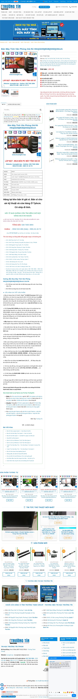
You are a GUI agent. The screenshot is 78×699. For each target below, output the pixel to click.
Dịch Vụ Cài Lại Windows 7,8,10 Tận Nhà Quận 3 (19, 442)
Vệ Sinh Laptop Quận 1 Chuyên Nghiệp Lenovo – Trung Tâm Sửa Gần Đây (20, 532)
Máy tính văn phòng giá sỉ (70, 62)
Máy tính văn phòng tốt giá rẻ (53, 65)
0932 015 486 (17, 229)
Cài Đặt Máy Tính (69, 12)
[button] (3, 86)
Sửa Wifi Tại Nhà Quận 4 (13, 438)
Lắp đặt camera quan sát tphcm (23, 405)
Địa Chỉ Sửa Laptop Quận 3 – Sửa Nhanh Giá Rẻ (19, 431)
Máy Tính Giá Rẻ (14, 42)
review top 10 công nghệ (32, 407)
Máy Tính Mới (25, 42)
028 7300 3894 (27, 225)
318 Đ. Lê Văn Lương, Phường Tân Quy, (60, 617)
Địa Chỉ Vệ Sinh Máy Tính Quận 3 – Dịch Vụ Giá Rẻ (19, 433)
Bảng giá (61, 15)
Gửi (74, 695)
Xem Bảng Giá (11, 687)
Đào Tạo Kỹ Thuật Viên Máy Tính (25, 17)
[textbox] (60, 695)
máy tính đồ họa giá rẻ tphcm (24, 413)
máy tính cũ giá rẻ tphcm (28, 411)
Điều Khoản (19, 687)
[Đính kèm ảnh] (50, 692)
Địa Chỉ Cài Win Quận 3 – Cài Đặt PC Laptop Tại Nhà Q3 (20, 435)
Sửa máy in (12, 15)
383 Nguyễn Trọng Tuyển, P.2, (18, 245)
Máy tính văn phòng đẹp (45, 64)
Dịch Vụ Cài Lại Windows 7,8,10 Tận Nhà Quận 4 (19, 440)
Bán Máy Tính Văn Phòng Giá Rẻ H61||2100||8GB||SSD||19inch (10, 496)
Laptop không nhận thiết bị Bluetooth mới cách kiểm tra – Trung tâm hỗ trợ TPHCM (48, 531)
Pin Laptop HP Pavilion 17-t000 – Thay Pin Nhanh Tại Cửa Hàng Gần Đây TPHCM (23, 565)
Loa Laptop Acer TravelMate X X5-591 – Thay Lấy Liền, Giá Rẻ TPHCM (54, 565)
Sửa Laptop (38, 12)
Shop (10, 12)
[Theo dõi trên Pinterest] (27, 1)
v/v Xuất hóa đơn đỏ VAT (44, 681)
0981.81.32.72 (35, 229)
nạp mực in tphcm (26, 398)
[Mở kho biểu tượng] (75, 692)
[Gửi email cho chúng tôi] (24, 1)
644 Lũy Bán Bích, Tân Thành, (18, 256)
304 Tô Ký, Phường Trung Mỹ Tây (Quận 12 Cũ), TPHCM (23, 242)
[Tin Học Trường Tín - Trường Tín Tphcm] (15, 7)
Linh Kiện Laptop (58, 12)
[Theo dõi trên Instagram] (21, 1)
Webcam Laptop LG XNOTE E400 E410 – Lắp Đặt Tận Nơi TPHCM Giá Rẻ (69, 565)
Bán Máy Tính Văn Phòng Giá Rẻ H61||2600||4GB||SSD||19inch (29, 496)
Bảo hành (46, 656)
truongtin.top (9, 655)
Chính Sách (27, 687)
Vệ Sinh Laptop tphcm (23, 403)
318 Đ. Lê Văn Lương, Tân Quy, (18, 259)
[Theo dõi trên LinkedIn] (30, 1)
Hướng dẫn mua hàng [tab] (14, 104)
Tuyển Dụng (62, 1)
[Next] (35, 69)
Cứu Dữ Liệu (40, 15)
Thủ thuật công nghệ (8, 17)
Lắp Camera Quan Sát (51, 15)
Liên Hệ (75, 1)
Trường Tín (39, 418)
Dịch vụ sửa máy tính (68, 647)
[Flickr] (33, 1)
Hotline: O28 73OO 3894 (7, 1)
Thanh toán (46, 648)
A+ (57, 692)
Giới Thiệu (69, 1)
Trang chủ (4, 12)
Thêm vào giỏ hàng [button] (8, 574)
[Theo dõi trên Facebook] (20, 1)
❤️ (71, 692)
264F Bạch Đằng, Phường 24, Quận (60, 610)
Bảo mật (45, 645)
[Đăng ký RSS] (28, 1)
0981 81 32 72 (15, 270)
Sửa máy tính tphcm (17, 396)
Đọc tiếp (10, 500)
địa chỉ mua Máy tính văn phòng (47, 62)
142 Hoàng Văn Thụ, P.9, (18, 264)
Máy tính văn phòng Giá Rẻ (57, 64)
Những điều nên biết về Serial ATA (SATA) (17, 453)
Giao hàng (46, 650)
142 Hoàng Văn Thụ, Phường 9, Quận (61, 623)
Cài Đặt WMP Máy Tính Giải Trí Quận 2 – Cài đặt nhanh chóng (67, 532)
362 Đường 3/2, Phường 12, (57, 620)
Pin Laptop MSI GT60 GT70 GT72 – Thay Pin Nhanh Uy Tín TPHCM (39, 565)
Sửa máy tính (17, 12)
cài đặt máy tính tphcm (22, 400)
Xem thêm (19, 537)
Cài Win (4, 15)
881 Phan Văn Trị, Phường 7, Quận (20, 610)
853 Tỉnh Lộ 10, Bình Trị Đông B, (20, 266)
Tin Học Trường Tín (43, 697)
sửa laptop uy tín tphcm (35, 396)
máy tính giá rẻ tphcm (14, 411)
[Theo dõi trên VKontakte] (34, 1)
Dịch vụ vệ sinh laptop (69, 655)
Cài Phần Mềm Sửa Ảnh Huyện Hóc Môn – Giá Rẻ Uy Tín (21, 458)
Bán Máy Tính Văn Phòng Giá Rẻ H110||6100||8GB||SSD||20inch (49, 496)
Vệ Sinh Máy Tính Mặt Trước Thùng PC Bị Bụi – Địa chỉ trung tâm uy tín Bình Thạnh (58, 517)
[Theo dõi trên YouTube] (31, 1)
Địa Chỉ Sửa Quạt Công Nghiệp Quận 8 (16, 451)
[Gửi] (40, 109)
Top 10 (50, 1)
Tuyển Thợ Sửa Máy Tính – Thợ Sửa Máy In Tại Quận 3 (20, 449)
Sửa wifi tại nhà (30, 15)
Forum (45, 1)
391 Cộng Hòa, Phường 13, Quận (19, 247)
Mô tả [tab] (3, 104)
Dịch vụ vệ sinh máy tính (69, 652)
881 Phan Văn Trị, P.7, (16, 240)
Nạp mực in (20, 15)
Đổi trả (45, 653)
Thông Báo (56, 1)
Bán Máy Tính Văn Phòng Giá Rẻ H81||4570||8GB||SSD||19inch (68, 496)
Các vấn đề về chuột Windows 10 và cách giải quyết (19, 456)
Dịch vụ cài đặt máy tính (69, 650)
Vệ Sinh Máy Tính (28, 12)
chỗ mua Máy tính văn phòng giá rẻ (69, 60)
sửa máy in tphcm (15, 398)
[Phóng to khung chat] (72, 658)
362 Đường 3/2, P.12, (16, 261)
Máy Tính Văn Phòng (38, 42)
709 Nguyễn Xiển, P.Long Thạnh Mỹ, (20, 252)
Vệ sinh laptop (47, 12)
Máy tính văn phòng (59, 62)
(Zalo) (26, 229)
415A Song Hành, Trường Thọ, (18, 249)
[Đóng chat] (75, 658)
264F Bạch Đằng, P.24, (17, 254)
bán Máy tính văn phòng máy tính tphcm (51, 60)
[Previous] (3, 69)
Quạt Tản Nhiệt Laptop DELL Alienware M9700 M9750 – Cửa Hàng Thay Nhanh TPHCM (8, 565)
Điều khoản (46, 642)
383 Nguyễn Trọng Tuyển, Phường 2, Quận (22, 617)
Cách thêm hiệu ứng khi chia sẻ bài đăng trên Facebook (20, 460)
